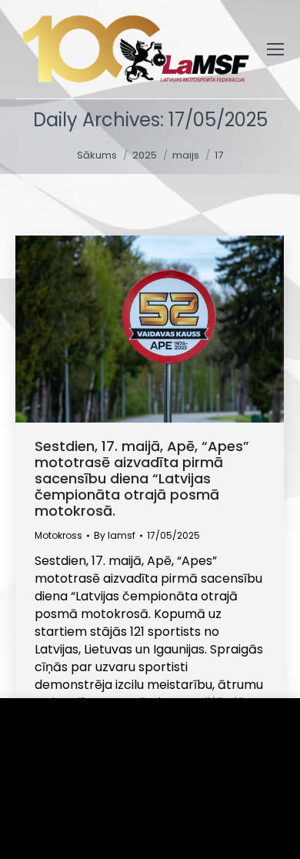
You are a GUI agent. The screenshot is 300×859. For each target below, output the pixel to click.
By (114, 535)
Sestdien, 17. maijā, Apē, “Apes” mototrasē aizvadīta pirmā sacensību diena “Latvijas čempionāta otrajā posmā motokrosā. (142, 478)
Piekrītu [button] (62, 824)
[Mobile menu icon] (275, 49)
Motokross (58, 535)
